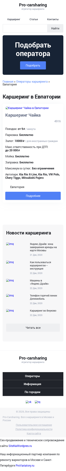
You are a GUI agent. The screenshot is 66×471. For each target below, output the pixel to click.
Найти (55, 28)
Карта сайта (34, 433)
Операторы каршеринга (32, 81)
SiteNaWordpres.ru (20, 446)
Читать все (33, 327)
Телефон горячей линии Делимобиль (43, 297)
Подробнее (33, 196)
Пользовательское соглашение (34, 425)
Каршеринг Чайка (23, 115)
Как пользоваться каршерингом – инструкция (40, 265)
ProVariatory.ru (25, 465)
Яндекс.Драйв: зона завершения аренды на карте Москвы (43, 247)
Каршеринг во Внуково (43, 310)
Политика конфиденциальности (33, 429)
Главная (8, 81)
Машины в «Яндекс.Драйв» (39, 282)
